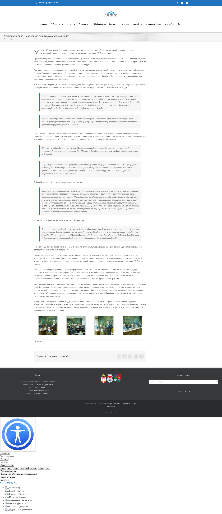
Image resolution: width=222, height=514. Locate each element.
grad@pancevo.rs (52, 3)
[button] (179, 24)
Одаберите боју (7, 465)
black (3, 468)
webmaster (111, 406)
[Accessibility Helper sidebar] (18, 434)
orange (33, 468)
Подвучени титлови (8, 471)
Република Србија (129, 404)
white (9, 468)
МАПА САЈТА (184, 392)
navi (47, 468)
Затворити (5, 453)
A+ (6, 459)
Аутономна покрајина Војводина (110, 404)
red (27, 468)
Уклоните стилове (8, 477)
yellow (41, 468)
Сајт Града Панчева (40, 393)
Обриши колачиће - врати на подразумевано (18, 474)
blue (22, 468)
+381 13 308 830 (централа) (41, 384)
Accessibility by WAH (9, 483)
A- (2, 459)
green (16, 468)
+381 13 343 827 (40, 387)
